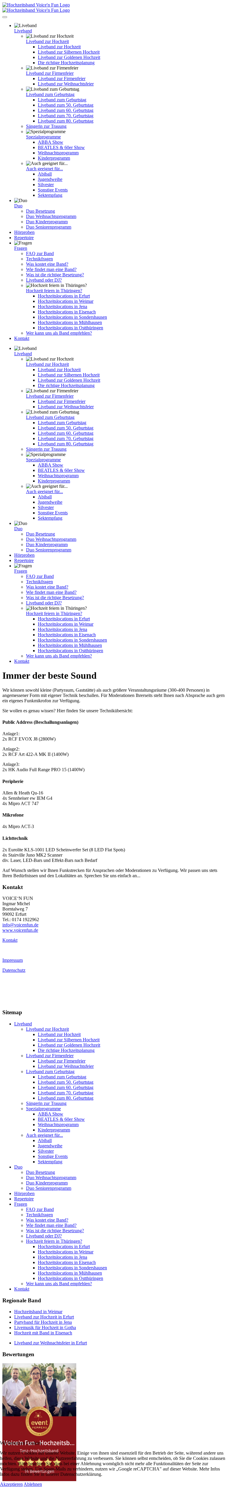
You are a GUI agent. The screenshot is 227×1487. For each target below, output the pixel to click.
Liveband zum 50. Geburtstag (65, 105)
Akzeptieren (11, 1484)
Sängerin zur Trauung (46, 126)
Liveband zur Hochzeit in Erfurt (44, 1316)
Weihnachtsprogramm (58, 152)
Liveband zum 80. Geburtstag (65, 120)
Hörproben (24, 232)
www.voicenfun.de (20, 930)
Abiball (45, 173)
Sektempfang (50, 195)
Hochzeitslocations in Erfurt (64, 295)
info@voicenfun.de (20, 924)
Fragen (20, 248)
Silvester (46, 184)
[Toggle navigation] (4, 17)
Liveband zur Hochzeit (47, 41)
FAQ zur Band (40, 253)
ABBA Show (50, 142)
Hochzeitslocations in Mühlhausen (70, 322)
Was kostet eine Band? (47, 264)
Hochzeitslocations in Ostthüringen (70, 327)
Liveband (23, 30)
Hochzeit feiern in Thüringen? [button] (54, 1241)
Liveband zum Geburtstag (50, 94)
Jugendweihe (50, 179)
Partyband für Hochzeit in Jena (43, 1322)
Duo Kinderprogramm (47, 221)
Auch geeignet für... (44, 168)
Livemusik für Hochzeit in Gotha (45, 1327)
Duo (18, 205)
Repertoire (24, 237)
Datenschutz (13, 970)
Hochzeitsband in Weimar (38, 1311)
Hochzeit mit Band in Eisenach (43, 1332)
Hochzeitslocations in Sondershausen (72, 317)
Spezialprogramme (43, 136)
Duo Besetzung (40, 211)
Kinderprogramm (54, 158)
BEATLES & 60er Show (61, 147)
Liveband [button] (23, 1023)
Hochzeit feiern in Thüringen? (54, 290)
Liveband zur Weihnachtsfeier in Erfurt (50, 1342)
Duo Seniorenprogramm (48, 226)
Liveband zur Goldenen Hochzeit (69, 57)
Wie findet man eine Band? (51, 269)
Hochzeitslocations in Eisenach (67, 311)
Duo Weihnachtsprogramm (51, 216)
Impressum (12, 960)
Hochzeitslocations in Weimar (65, 301)
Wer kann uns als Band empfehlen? (59, 333)
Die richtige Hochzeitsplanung (66, 62)
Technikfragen (39, 258)
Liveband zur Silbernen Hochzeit (69, 51)
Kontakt (21, 338)
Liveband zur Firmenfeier (50, 73)
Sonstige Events (53, 189)
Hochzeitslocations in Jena (62, 306)
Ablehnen (33, 1484)
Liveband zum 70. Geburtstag (65, 115)
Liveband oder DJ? (44, 279)
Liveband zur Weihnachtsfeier (66, 83)
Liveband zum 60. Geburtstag (65, 110)
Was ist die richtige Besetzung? (55, 274)
